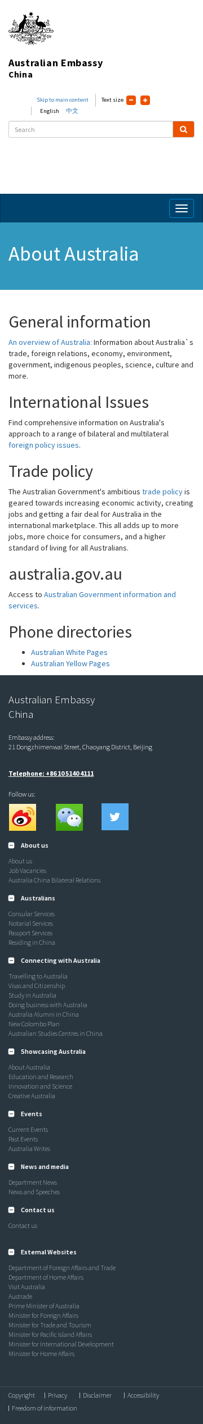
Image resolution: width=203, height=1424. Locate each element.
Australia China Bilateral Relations (54, 880)
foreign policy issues (43, 445)
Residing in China (31, 942)
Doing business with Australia (47, 1004)
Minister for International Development (61, 1344)
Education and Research (40, 1076)
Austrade (20, 1296)
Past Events (23, 1139)
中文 (72, 111)
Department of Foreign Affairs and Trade (62, 1267)
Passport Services (30, 933)
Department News (32, 1182)
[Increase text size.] (145, 100)
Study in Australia (32, 995)
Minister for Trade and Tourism (49, 1325)
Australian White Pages (69, 652)
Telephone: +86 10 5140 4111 (51, 773)
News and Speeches (34, 1192)
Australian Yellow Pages (70, 663)
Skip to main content (63, 99)
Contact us (22, 1225)
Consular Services (31, 913)
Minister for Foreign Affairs (43, 1315)
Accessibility (143, 1395)
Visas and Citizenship (36, 985)
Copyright (21, 1395)
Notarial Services (30, 923)
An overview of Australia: (50, 342)
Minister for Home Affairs (41, 1353)
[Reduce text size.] (131, 100)
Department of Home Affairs (45, 1277)
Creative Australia (31, 1095)
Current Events (28, 1129)
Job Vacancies (27, 870)
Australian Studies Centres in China (55, 1033)
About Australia (29, 1067)
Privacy (57, 1395)
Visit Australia (26, 1286)
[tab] (101, 845)
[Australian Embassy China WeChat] (68, 816)
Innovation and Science (40, 1086)
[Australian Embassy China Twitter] (115, 816)
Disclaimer (97, 1395)
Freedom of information (44, 1408)
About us (20, 861)
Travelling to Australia (38, 976)
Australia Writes (29, 1148)
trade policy (162, 491)
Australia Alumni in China (43, 1014)
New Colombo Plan (34, 1024)
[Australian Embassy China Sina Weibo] (22, 816)
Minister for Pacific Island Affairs (50, 1334)
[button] (28, 845)
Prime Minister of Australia (44, 1306)
